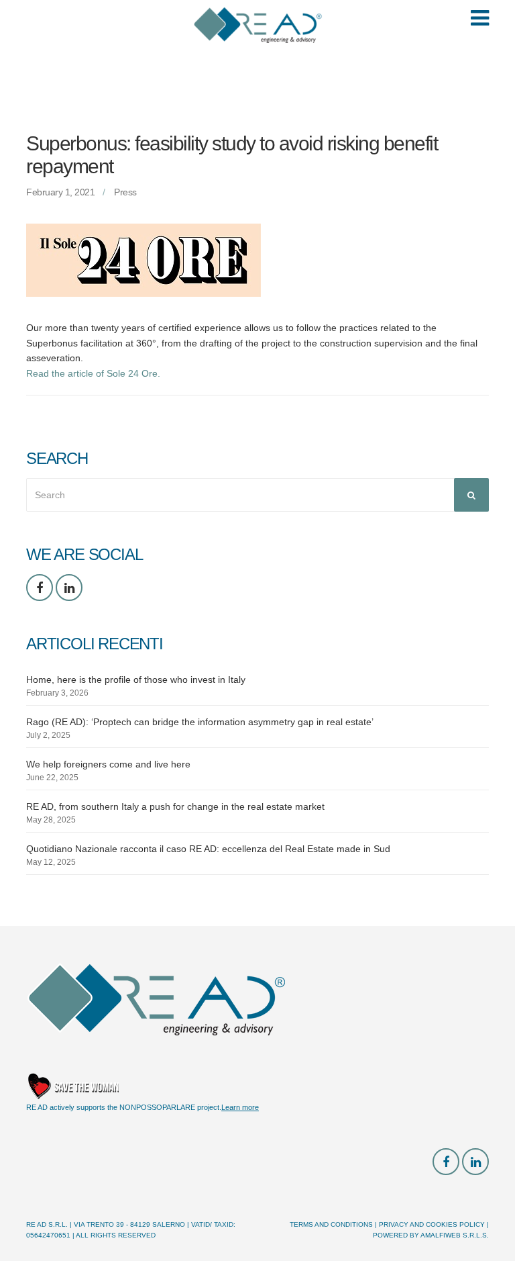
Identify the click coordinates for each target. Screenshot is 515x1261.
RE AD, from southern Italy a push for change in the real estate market (175, 806)
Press (125, 192)
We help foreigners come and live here (108, 764)
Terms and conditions (331, 1224)
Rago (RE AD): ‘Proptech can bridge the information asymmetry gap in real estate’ (200, 721)
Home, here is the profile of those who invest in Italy (135, 679)
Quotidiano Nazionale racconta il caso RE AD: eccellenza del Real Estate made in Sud (208, 848)
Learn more (240, 1107)
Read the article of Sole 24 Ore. (94, 373)
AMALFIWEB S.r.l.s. (454, 1235)
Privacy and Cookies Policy (432, 1224)
